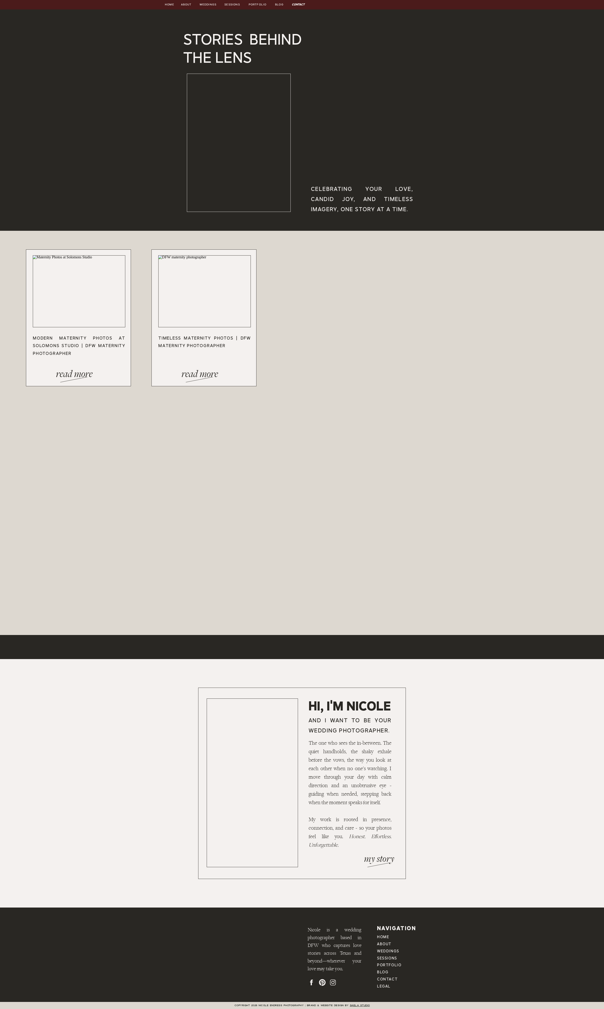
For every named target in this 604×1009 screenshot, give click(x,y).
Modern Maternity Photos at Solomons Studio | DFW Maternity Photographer (79, 345)
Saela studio (360, 1005)
